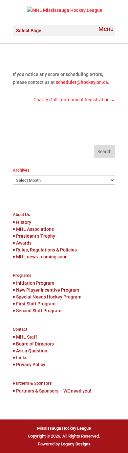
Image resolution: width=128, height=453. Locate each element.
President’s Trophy (35, 236)
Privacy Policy (30, 364)
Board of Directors (35, 343)
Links (21, 357)
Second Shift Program (38, 310)
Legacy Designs (76, 443)
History (23, 222)
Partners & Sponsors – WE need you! (53, 390)
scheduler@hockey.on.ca (82, 82)
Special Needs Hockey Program (48, 296)
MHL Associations (35, 229)
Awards (24, 243)
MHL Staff (26, 337)
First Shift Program (35, 303)
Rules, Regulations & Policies (46, 249)
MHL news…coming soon (42, 256)
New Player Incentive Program (47, 290)
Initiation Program (35, 283)
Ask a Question (31, 350)
